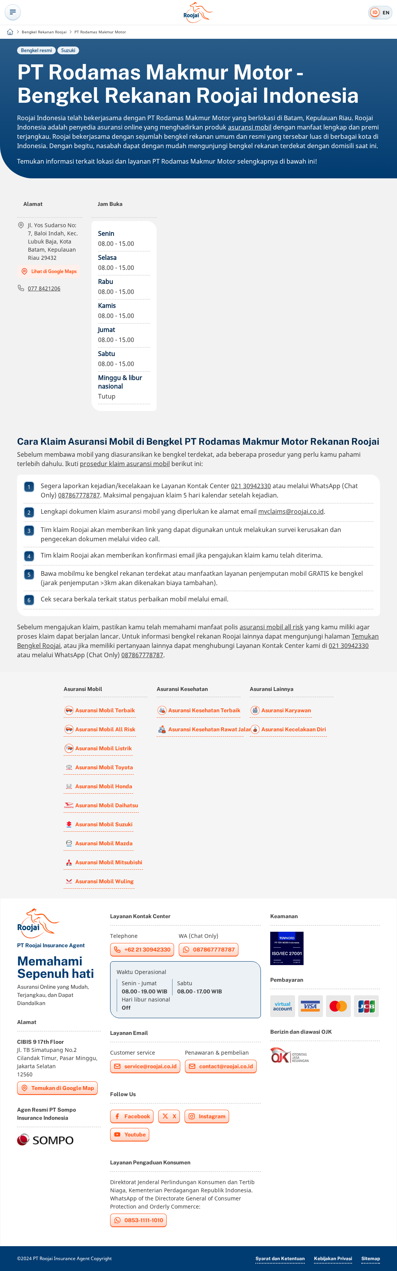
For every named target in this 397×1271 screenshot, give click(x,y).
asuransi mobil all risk (272, 627)
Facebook (137, 1116)
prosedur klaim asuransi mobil (125, 463)
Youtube (135, 1134)
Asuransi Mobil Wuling (104, 881)
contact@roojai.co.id (226, 1066)
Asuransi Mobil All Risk (105, 729)
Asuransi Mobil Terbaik (105, 710)
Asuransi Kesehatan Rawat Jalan (205, 729)
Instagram (212, 1116)
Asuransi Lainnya (271, 689)
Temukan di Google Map (62, 1088)
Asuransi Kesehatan (182, 689)
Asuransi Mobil (83, 689)
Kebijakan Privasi (333, 1258)
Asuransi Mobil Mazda (104, 843)
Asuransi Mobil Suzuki (104, 824)
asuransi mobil (249, 127)
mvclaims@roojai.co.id (291, 511)
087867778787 (79, 495)
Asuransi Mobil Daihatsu (106, 805)
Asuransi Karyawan (286, 710)
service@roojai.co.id (150, 1066)
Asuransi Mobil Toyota (104, 767)
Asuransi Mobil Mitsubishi (108, 862)
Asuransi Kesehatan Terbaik (204, 710)
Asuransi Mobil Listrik (103, 748)
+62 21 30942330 (147, 949)
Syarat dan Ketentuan (280, 1258)
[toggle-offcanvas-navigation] (13, 12)
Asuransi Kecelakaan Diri (293, 729)
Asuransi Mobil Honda (103, 786)
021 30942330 (251, 486)
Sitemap (370, 1258)
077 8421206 (44, 288)
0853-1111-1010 (143, 1220)
